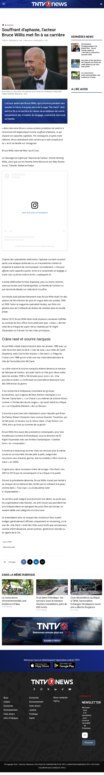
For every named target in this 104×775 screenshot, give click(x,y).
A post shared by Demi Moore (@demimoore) (34, 246)
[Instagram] (41, 689)
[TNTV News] (52, 682)
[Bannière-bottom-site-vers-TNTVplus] (52, 644)
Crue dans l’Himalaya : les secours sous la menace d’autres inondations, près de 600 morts (51, 602)
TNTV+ (56, 701)
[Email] (42, 562)
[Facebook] (23, 562)
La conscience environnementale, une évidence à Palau (90, 75)
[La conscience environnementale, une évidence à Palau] (75, 75)
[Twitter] (48, 689)
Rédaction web (9, 547)
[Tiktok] (63, 689)
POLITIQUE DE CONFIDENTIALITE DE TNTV (50, 764)
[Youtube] (70, 689)
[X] (30, 562)
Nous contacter (60, 697)
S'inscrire (89, 742)
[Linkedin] (36, 562)
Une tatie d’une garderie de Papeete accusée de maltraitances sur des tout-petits (91, 63)
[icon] (3, 25)
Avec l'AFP (7, 542)
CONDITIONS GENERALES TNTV (78, 764)
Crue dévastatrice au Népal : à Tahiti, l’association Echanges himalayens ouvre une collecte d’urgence (86, 602)
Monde (10, 25)
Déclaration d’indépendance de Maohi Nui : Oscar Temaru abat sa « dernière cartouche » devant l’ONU (90, 49)
